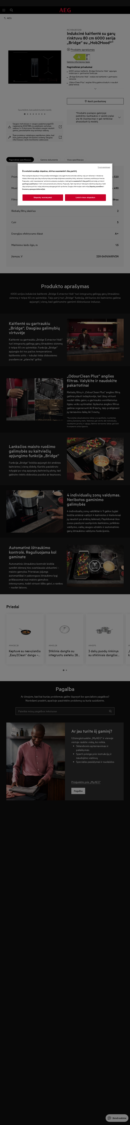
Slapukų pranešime (96, 186)
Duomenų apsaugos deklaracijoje (33, 189)
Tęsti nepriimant (104, 167)
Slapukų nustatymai (43, 197)
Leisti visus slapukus (85, 197)
